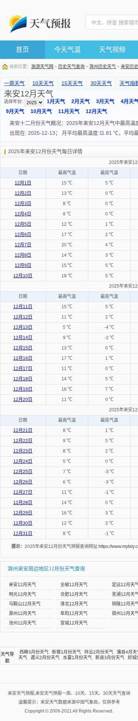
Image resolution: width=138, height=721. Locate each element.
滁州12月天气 (22, 613)
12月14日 (22, 337)
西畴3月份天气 (34, 652)
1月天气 (56, 101)
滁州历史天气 (102, 66)
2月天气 (80, 101)
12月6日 (23, 234)
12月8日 (23, 255)
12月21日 (22, 430)
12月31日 (22, 533)
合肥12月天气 (74, 594)
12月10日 (22, 275)
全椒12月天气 (74, 584)
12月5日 (23, 224)
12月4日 (23, 214)
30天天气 (101, 83)
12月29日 (22, 513)
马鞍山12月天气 (24, 603)
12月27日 (22, 492)
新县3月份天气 (109, 657)
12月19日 (22, 389)
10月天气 (41, 111)
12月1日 (23, 183)
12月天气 (96, 111)
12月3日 (23, 203)
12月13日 (22, 327)
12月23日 (22, 451)
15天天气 (72, 83)
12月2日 (23, 193)
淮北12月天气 (74, 603)
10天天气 (43, 83)
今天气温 (67, 49)
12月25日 (22, 471)
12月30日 (22, 523)
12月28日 (22, 502)
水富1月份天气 (77, 657)
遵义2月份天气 (45, 657)
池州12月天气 (22, 623)
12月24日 (22, 461)
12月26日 (22, 482)
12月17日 (22, 368)
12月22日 (22, 440)
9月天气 (15, 111)
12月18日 (22, 378)
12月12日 (22, 317)
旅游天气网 (42, 66)
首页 (22, 49)
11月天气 (68, 111)
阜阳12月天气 (74, 613)
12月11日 (22, 306)
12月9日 (23, 265)
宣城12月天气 (74, 623)
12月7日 (23, 244)
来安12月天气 (22, 584)
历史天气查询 (71, 66)
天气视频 (112, 49)
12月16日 (22, 358)
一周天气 (14, 83)
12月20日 (22, 399)
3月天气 (105, 101)
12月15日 (22, 348)
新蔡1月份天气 (66, 652)
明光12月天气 (22, 594)
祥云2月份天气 (98, 652)
